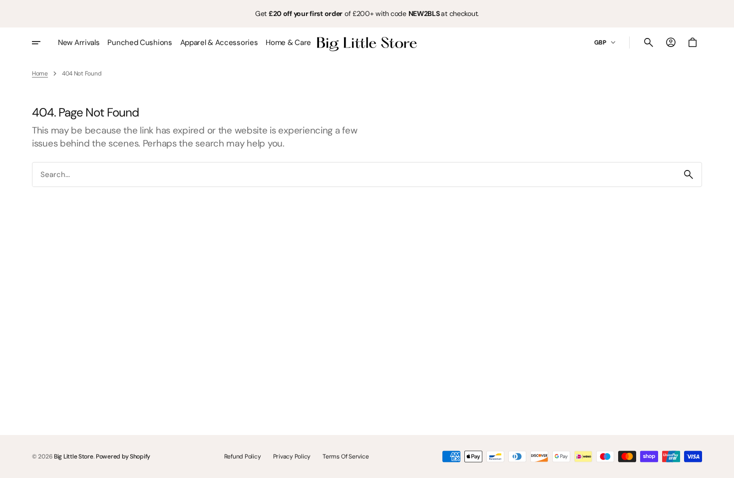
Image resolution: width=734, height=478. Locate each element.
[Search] (689, 175)
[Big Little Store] (367, 43)
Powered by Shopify (123, 456)
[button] (649, 43)
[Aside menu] (43, 43)
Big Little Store (73, 456)
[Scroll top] (722, 466)
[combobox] (354, 174)
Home (40, 74)
